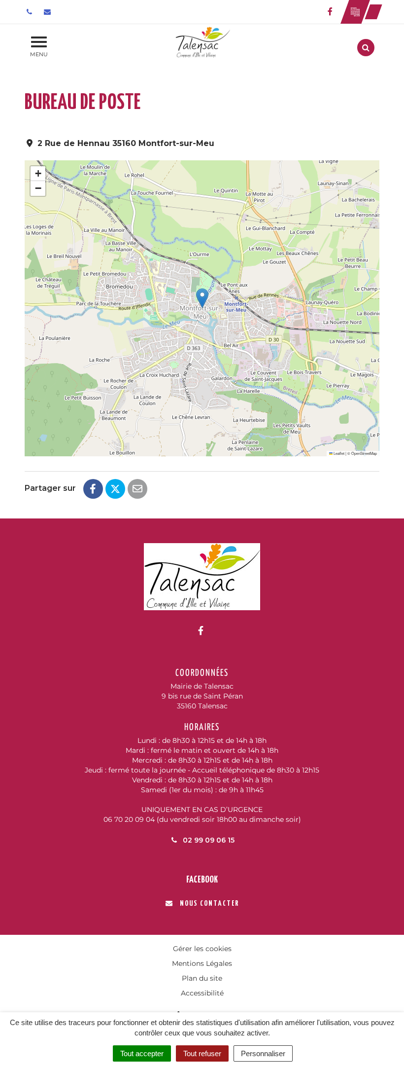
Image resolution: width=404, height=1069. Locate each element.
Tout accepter (142, 1053)
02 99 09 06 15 (208, 840)
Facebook (202, 880)
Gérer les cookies (202, 948)
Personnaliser (263, 1053)
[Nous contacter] (48, 11)
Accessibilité (202, 993)
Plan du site (202, 978)
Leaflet (338, 453)
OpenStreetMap (364, 453)
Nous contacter (209, 903)
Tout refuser (202, 1053)
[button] (202, 298)
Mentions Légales (202, 963)
